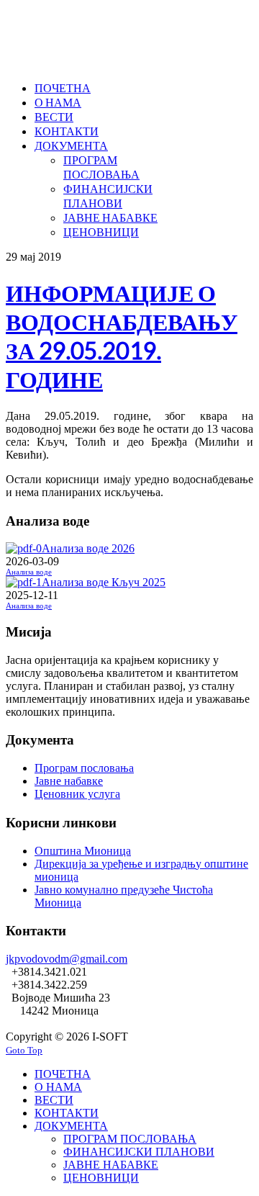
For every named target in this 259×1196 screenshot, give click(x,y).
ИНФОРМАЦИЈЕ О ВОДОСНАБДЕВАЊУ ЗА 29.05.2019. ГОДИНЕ (121, 336)
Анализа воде (29, 572)
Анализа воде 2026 (88, 548)
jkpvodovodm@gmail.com (66, 959)
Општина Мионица (83, 851)
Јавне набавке (69, 781)
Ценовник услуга (77, 794)
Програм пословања (84, 768)
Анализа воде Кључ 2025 (103, 582)
